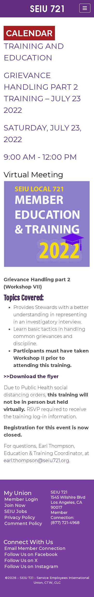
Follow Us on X (20, 560)
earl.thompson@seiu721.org (36, 460)
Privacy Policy (19, 517)
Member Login (21, 499)
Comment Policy (23, 523)
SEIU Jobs (15, 511)
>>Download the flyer (31, 376)
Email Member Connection (35, 548)
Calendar (29, 33)
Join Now (14, 505)
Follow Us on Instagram (31, 566)
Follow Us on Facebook (30, 554)
